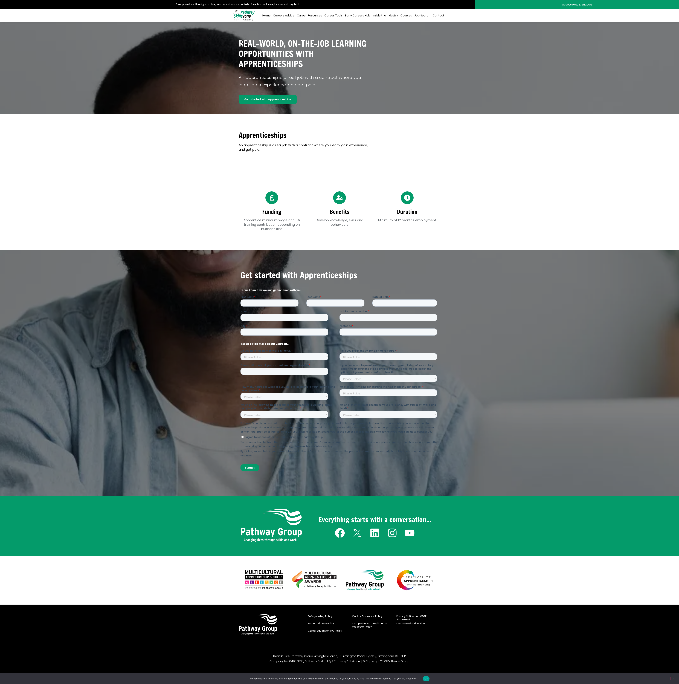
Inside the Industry (385, 15)
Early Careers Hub (357, 15)
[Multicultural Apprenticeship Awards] (314, 579)
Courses (406, 15)
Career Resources (309, 15)
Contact (438, 15)
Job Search (422, 15)
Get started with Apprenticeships (267, 99)
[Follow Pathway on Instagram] (392, 532)
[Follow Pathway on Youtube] (409, 532)
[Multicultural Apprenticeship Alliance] (263, 580)
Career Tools (333, 15)
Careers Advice (283, 15)
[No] (673, 678)
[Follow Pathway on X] (357, 532)
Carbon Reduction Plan (410, 623)
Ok (426, 678)
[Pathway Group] (271, 525)
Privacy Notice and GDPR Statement (411, 617)
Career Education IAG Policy (325, 631)
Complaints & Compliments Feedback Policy (369, 625)
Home (266, 15)
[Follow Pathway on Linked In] (374, 532)
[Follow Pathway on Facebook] (339, 532)
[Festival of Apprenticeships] (415, 580)
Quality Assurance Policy (367, 616)
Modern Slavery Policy (321, 623)
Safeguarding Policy (320, 616)
